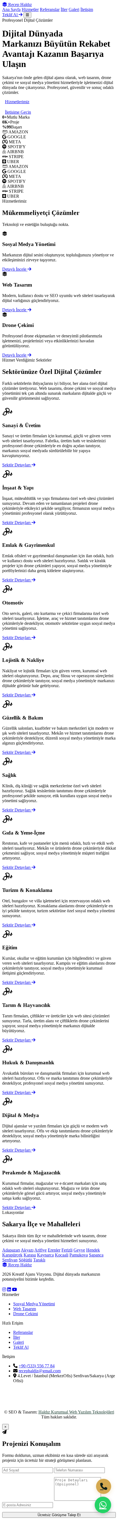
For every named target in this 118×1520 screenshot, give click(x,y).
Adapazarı (11, 1250)
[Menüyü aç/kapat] (27, 15)
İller (64, 9)
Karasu (30, 1255)
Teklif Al (10, 14)
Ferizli (66, 1250)
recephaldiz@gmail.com (40, 1370)
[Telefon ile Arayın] (103, 1486)
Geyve (79, 1250)
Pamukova (78, 1255)
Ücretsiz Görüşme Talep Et (59, 1515)
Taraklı (39, 1260)
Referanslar (50, 9)
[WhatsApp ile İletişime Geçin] (103, 1505)
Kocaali (61, 1255)
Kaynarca (45, 1255)
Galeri (74, 9)
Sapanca (96, 1255)
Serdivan (10, 1260)
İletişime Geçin (18, 112)
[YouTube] (14, 1289)
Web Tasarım (24, 1308)
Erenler (54, 1250)
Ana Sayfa (11, 9)
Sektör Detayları (17, 465)
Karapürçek (12, 1255)
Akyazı (27, 1250)
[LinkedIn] (9, 1289)
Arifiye (40, 1250)
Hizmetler (30, 9)
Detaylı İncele (14, 269)
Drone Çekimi (25, 1313)
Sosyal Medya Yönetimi (34, 1303)
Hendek (93, 1250)
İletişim (86, 9)
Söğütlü (25, 1260)
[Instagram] (4, 1289)
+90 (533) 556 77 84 (37, 1366)
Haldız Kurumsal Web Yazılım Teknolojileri (76, 1412)
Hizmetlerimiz (17, 101)
